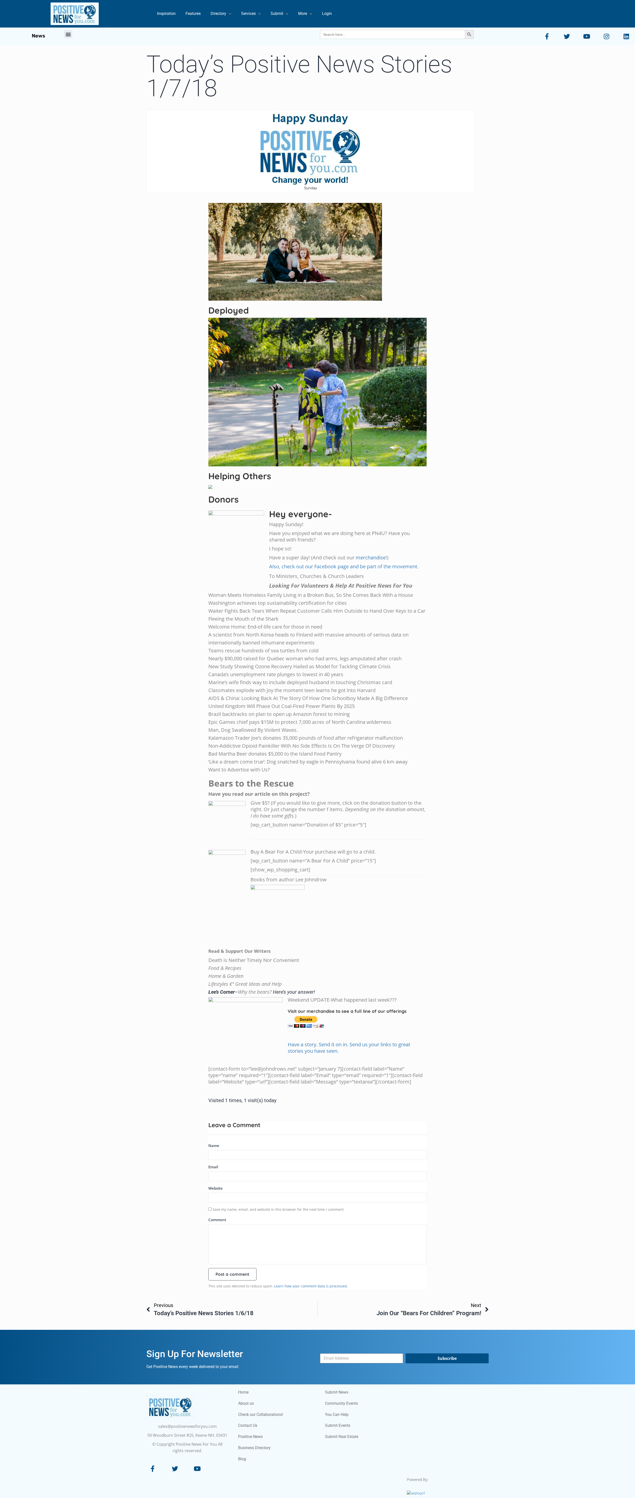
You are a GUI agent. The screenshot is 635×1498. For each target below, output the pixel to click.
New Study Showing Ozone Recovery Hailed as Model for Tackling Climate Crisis (299, 479)
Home (243, 1204)
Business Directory (254, 1260)
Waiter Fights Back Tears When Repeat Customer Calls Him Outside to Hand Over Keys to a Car (316, 423)
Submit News (336, 1204)
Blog (242, 1271)
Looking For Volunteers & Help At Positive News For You (340, 398)
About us (246, 1215)
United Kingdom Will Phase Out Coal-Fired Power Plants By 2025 (281, 518)
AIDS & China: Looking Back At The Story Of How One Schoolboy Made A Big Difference (308, 510)
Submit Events (337, 1238)
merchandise (371, 370)
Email (213, 979)
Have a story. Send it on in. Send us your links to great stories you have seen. (349, 860)
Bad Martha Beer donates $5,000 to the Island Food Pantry (275, 566)
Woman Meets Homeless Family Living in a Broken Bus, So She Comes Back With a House (310, 407)
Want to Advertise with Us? (239, 582)
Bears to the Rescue (251, 596)
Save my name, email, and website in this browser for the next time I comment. (279, 1022)
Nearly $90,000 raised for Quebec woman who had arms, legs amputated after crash (305, 471)
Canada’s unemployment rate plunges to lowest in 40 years (275, 486)
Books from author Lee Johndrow (289, 692)
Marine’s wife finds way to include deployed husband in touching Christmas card (300, 494)
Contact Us (247, 1238)
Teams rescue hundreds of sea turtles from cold (263, 463)
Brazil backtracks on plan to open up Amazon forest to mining (279, 526)
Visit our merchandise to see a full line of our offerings (347, 824)
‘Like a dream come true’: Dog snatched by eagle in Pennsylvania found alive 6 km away (308, 574)
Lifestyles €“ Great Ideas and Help (245, 796)
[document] (317, 1404)
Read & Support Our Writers (239, 763)
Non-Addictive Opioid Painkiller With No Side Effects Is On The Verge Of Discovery (301, 558)
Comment (217, 1032)
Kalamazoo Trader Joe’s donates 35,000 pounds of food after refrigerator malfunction (305, 550)
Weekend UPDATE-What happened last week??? (342, 812)
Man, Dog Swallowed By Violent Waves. (253, 542)
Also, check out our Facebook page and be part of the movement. (343, 379)
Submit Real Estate (341, 1249)
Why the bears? (255, 804)
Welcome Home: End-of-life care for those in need (265, 439)
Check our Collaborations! (260, 1227)
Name (213, 958)
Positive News (250, 1249)
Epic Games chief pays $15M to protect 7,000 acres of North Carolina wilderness (299, 534)
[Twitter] (175, 1281)
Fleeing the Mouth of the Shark (243, 431)
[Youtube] (197, 1281)
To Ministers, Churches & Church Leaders (316, 388)
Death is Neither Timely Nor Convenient (253, 772)
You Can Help (337, 1227)
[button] (1, 1313)
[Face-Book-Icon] (152, 1281)
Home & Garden (226, 788)
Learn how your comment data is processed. (311, 1098)
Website (215, 1000)
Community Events (341, 1215)
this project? (294, 606)
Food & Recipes (224, 780)
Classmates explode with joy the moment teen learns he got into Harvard (292, 502)
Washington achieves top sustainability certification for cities (277, 415)
